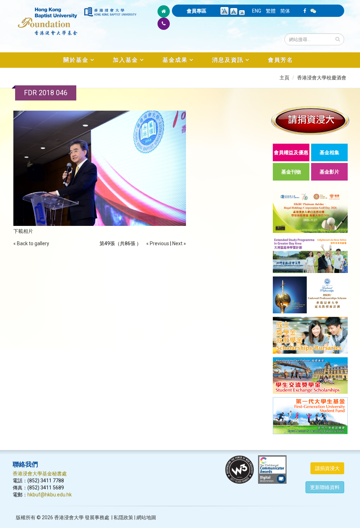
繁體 (271, 11)
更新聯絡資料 (325, 487)
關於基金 (76, 60)
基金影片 (329, 172)
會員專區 (196, 11)
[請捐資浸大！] (310, 120)
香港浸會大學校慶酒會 (321, 77)
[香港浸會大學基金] (48, 17)
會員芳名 (280, 60)
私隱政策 (123, 517)
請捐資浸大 (327, 468)
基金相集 (329, 152)
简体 (285, 11)
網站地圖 (146, 517)
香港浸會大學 (69, 517)
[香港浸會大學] (110, 12)
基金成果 (175, 60)
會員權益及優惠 (291, 152)
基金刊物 (291, 172)
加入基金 (125, 60)
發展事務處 (97, 517)
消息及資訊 (228, 60)
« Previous (157, 243)
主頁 (284, 77)
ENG (256, 11)
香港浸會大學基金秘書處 (40, 473)
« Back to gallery (31, 243)
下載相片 (23, 231)
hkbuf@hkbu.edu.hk (49, 494)
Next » (179, 243)
